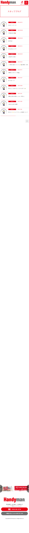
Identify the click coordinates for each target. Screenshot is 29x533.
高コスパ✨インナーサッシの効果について (18, 112)
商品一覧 (22, 4)
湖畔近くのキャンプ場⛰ (13, 72)
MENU (26, 3)
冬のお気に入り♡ (12, 48)
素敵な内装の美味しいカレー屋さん (16, 96)
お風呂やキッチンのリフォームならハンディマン (8, 3)
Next (28, 489)
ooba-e (12, 22)
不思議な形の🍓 (12, 33)
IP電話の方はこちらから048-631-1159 (14, 513)
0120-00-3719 (16, 509)
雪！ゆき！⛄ (11, 80)
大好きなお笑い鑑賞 (12, 104)
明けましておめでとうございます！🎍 (17, 88)
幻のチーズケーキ (12, 25)
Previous (1, 489)
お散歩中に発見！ (12, 56)
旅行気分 (10, 41)
